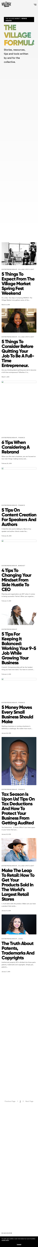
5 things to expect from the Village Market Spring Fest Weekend (18, 284)
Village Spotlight (26, 269)
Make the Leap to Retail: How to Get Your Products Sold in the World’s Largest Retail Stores (18, 884)
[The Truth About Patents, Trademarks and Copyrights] (19, 924)
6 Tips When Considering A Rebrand (16, 447)
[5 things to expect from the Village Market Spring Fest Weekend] (19, 253)
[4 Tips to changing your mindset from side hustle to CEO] (19, 550)
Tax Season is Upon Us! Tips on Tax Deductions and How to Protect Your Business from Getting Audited (18, 808)
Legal (20, 938)
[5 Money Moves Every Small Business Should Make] (19, 688)
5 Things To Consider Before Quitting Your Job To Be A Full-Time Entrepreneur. (18, 353)
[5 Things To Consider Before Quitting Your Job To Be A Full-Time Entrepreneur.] (19, 320)
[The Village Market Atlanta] (7, 4)
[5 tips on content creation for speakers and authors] (19, 484)
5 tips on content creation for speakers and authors (19, 517)
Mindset (21, 565)
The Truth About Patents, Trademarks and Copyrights (18, 950)
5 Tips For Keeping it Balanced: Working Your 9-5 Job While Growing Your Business (19, 648)
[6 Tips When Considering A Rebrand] (19, 407)
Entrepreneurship (9, 269)
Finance (21, 437)
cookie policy (5, 1240)
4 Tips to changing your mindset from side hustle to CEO (16, 580)
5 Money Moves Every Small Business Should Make (17, 714)
